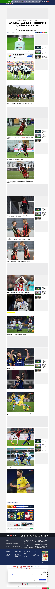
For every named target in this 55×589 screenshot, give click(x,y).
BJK (12, 502)
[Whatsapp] (46, 32)
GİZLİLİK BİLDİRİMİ (27, 556)
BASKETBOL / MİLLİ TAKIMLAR (27, 552)
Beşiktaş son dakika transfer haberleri (12, 543)
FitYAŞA (7, 540)
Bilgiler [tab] (23, 574)
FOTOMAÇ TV (35, 552)
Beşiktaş (21, 20)
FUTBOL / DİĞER (18, 551)
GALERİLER (35, 551)
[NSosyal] (41, 32)
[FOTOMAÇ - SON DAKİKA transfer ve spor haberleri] (9, 3)
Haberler (18, 20)
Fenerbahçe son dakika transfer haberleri (13, 544)
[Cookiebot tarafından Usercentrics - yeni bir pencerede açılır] (42, 572)
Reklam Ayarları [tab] (32, 574)
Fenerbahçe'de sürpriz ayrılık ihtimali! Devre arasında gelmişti (27, 541)
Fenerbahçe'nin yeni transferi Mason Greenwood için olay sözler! (26, 543)
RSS (25, 553)
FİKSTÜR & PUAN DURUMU (18, 556)
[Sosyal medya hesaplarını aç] (46, 1)
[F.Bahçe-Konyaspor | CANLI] (38, 47)
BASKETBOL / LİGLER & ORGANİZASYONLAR (19, 558)
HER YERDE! (16, 535)
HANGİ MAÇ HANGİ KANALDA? (9, 557)
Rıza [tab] (13, 574)
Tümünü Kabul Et (42, 579)
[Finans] (20, 507)
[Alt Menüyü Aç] (13, 4)
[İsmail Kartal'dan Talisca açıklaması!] (38, 57)
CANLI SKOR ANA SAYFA (8, 1)
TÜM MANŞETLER (9, 552)
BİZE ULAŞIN (34, 557)
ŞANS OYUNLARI (18, 552)
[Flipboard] (43, 32)
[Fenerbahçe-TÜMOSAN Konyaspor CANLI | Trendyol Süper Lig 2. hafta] (12, 516)
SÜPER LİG (17, 554)
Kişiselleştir (32, 580)
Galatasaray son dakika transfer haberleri (13, 546)
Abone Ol (32, 528)
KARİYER (34, 554)
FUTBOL (7, 555)
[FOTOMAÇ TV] (42, 1)
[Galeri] (44, 1)
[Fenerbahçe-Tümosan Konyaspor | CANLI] (38, 52)
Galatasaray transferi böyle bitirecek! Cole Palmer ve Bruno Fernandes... (41, 545)
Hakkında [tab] (42, 574)
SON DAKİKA (44, 588)
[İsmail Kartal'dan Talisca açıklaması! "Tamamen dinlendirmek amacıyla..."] (20, 516)
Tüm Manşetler (30, 510)
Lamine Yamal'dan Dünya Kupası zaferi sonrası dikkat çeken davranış (41, 541)
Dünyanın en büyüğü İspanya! (40, 542)
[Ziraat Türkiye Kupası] (48, 1)
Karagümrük (23, 137)
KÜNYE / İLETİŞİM (27, 555)
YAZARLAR (8, 554)
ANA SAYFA (8, 551)
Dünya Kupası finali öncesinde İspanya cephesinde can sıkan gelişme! (41, 547)
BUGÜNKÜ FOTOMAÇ (36, 555)
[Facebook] (36, 32)
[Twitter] (38, 32)
